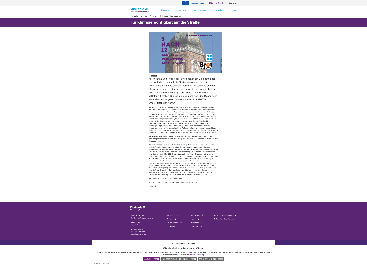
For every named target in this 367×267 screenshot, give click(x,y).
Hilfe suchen (165, 10)
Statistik (201, 248)
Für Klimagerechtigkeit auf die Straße (173, 16)
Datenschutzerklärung (196, 255)
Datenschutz (195, 215)
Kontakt (170, 219)
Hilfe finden (195, 223)
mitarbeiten (218, 10)
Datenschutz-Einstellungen (224, 219)
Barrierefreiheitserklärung (223, 215)
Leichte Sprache (217, 3)
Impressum (171, 226)
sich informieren (200, 10)
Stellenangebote (173, 223)
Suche (231, 3)
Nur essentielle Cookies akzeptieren (179, 259)
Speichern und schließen (211, 259)
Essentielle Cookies (172, 248)
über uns (233, 10)
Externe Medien (188, 248)
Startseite (170, 215)
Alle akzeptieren (152, 259)
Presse (193, 219)
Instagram (194, 226)
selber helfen (182, 10)
